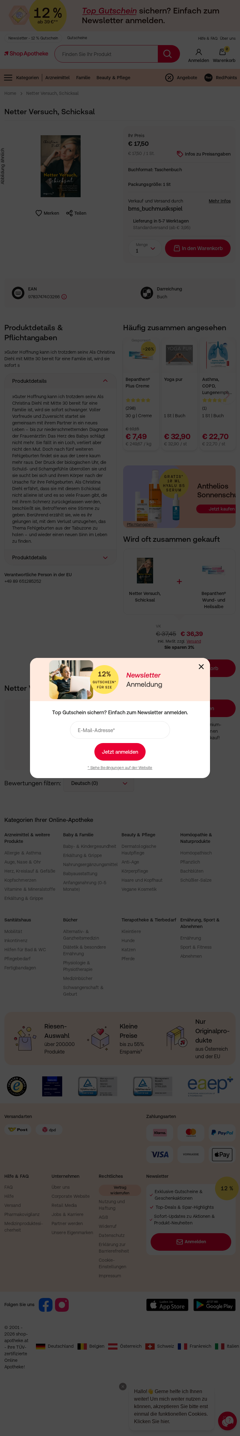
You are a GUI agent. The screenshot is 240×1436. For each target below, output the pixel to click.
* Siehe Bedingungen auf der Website (120, 768)
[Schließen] (201, 667)
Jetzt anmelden (120, 752)
